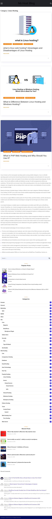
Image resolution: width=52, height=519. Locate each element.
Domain (3, 302)
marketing (3, 308)
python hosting (6, 403)
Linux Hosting (7, 44)
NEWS (2, 313)
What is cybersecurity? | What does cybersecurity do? (21, 454)
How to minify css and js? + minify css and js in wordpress (22, 439)
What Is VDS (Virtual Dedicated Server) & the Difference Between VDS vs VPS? (28, 289)
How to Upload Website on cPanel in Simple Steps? (21, 269)
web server (5, 421)
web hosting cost (6, 415)
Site (2, 319)
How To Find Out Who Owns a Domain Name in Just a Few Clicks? (25, 477)
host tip (4, 370)
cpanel (6, 412)
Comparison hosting (9, 97)
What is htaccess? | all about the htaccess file (19, 462)
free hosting (6, 418)
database (4, 360)
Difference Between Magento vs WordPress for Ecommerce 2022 (24, 498)
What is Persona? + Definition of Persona (17, 447)
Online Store (5, 334)
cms (3, 322)
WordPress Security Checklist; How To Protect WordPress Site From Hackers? (27, 490)
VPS (7, 389)
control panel (6, 409)
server (5, 380)
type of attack (7, 344)
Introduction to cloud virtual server (17, 279)
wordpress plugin (9, 331)
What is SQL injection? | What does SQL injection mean (21, 431)
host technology (6, 367)
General (3, 305)
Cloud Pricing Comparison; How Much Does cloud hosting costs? (25, 284)
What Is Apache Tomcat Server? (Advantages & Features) (23, 484)
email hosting (5, 363)
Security (4, 338)
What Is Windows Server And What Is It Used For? (21, 274)
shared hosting (28, 44)
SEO (3, 311)
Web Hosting (7, 151)
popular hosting (17, 44)
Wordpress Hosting (27, 151)
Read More (6, 53)
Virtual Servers (8, 383)
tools (3, 406)
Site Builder (5, 347)
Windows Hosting (30, 97)
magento (5, 325)
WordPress (6, 328)
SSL (4, 341)
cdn (3, 353)
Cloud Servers (9, 385)
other (2, 316)
